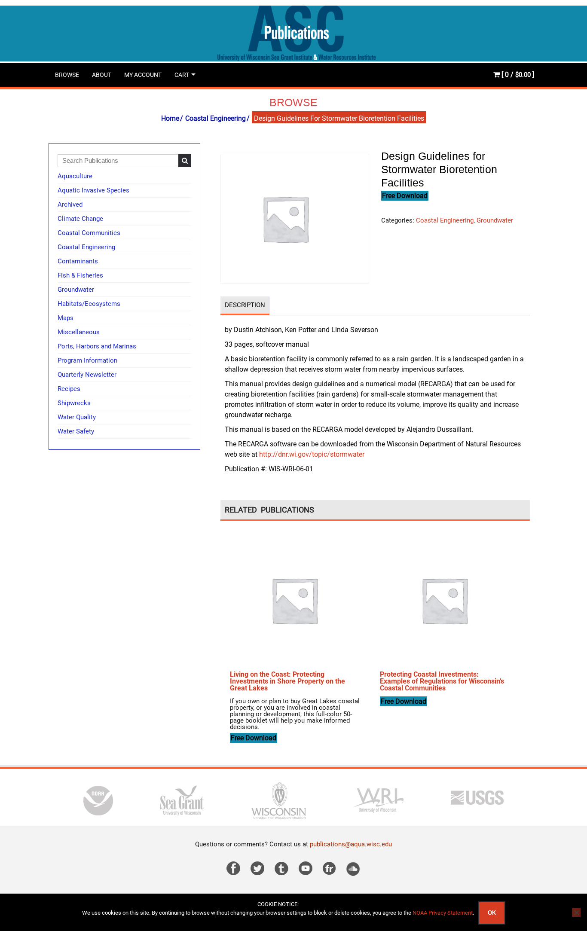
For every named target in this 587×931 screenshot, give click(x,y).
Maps (65, 318)
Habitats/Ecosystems (89, 304)
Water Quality (77, 417)
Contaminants (78, 261)
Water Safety (76, 431)
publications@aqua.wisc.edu (351, 844)
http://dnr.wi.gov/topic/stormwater (310, 454)
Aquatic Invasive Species (93, 190)
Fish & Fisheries (80, 275)
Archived (70, 204)
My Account (143, 74)
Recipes (69, 389)
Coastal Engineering (215, 118)
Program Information (87, 360)
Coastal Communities (89, 233)
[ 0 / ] (517, 74)
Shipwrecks (74, 403)
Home (170, 118)
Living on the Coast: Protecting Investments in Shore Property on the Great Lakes (287, 681)
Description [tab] (245, 305)
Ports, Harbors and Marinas (97, 346)
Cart (181, 74)
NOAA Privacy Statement (443, 913)
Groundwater (495, 220)
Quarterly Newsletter (87, 375)
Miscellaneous (79, 332)
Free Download (405, 196)
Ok (492, 913)
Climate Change (80, 219)
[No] (576, 912)
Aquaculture (75, 176)
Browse (67, 74)
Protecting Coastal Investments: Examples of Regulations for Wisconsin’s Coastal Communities (442, 681)
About (101, 74)
